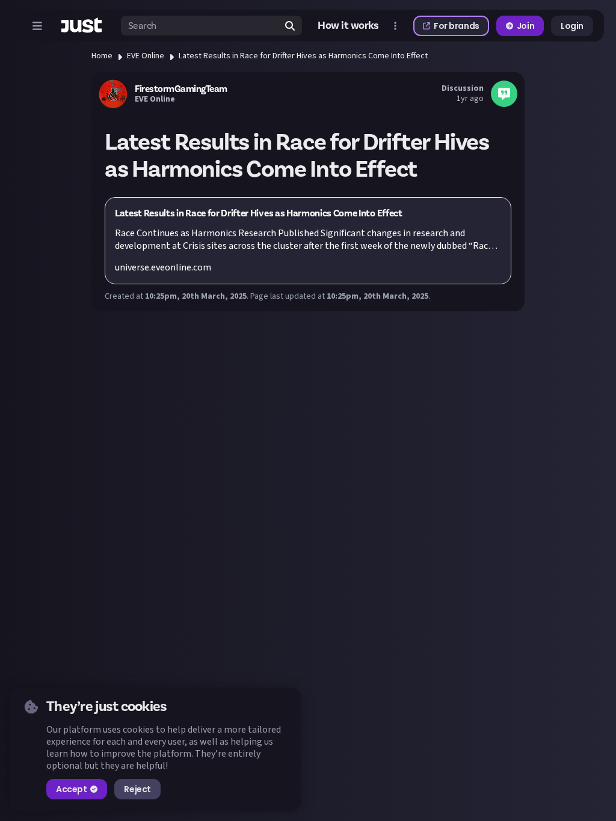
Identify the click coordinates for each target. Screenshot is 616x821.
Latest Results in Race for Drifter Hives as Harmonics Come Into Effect (303, 56)
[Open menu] (37, 25)
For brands (456, 26)
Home (101, 56)
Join (525, 26)
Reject (137, 789)
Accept (71, 789)
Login (572, 26)
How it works (348, 25)
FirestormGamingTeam (181, 89)
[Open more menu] (395, 26)
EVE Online (145, 56)
